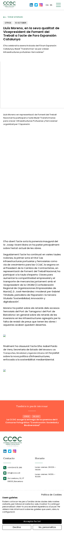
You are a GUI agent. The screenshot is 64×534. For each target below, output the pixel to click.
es (51, 5)
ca (47, 5)
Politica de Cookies (51, 494)
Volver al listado (15, 17)
